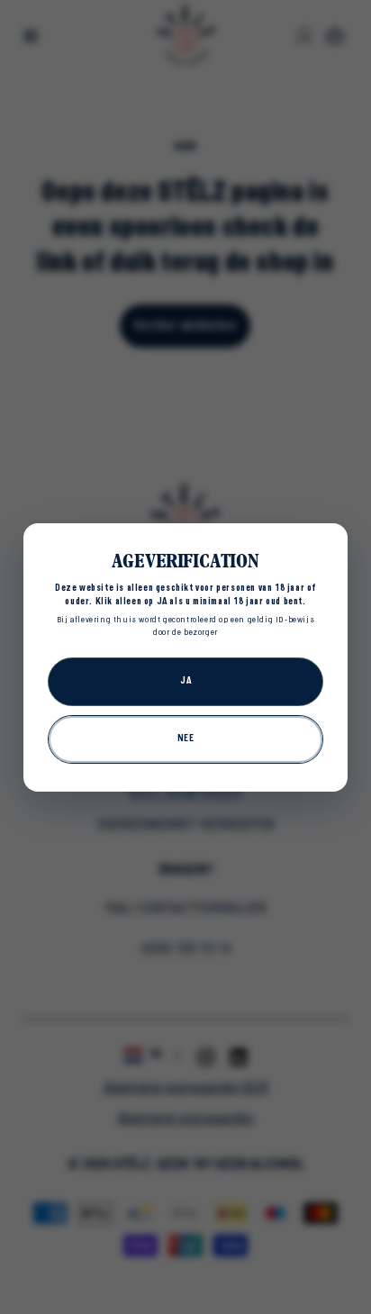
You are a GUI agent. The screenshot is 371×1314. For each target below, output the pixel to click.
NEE (186, 738)
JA (185, 680)
